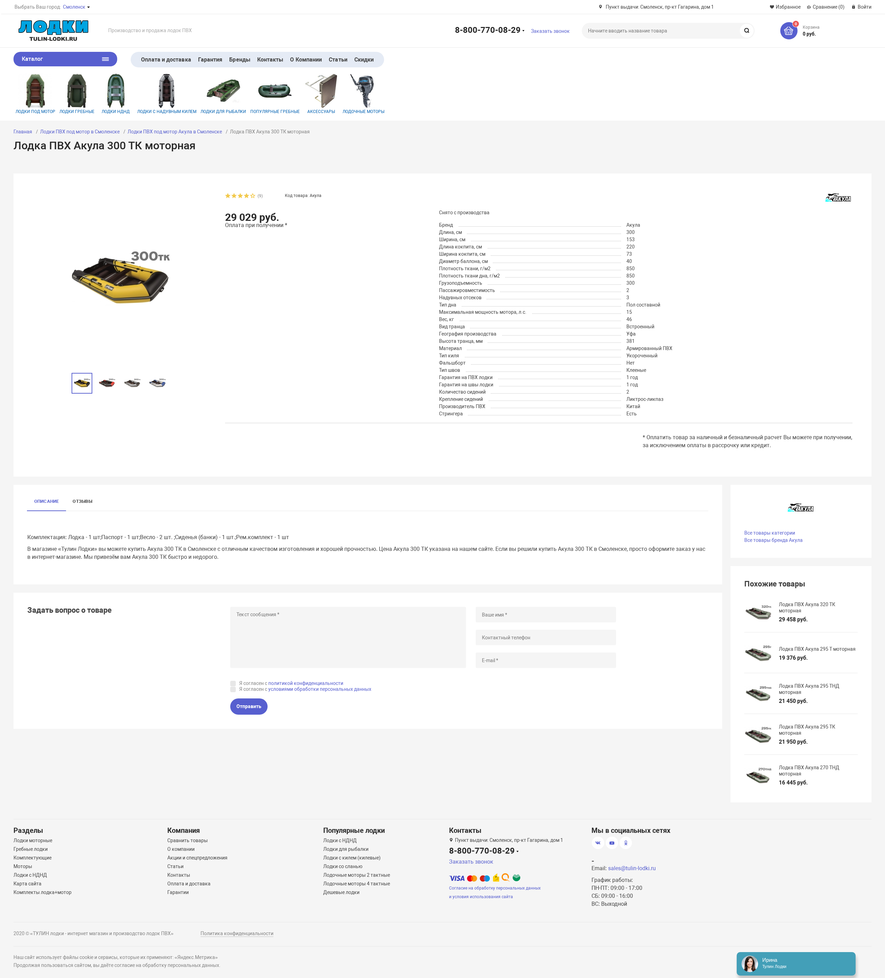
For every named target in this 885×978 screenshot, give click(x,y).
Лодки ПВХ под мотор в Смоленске (80, 131)
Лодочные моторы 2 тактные (356, 875)
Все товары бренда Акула (773, 540)
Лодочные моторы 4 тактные (356, 883)
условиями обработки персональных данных (319, 689)
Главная (22, 131)
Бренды (239, 59)
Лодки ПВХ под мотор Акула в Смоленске (175, 131)
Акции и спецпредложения (197, 858)
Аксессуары (321, 111)
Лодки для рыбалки (223, 111)
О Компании (306, 59)
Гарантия (210, 59)
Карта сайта (27, 883)
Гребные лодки (30, 849)
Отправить (248, 706)
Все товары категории (769, 533)
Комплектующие (32, 858)
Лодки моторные (32, 840)
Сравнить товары (187, 840)
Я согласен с (291, 683)
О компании (181, 849)
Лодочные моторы (363, 111)
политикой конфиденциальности (305, 683)
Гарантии (178, 892)
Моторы (22, 866)
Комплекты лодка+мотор (42, 892)
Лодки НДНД (116, 111)
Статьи (338, 59)
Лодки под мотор (35, 111)
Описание (46, 501)
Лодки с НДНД (30, 875)
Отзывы (82, 501)
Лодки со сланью (342, 866)
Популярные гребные (275, 111)
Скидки (364, 59)
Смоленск (74, 7)
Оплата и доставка (166, 59)
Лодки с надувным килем (166, 111)
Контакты (270, 59)
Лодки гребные (76, 111)
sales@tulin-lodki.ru (632, 868)
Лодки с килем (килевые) (352, 858)
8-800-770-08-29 (488, 29)
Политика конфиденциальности (237, 933)
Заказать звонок (550, 31)
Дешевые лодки (341, 892)
